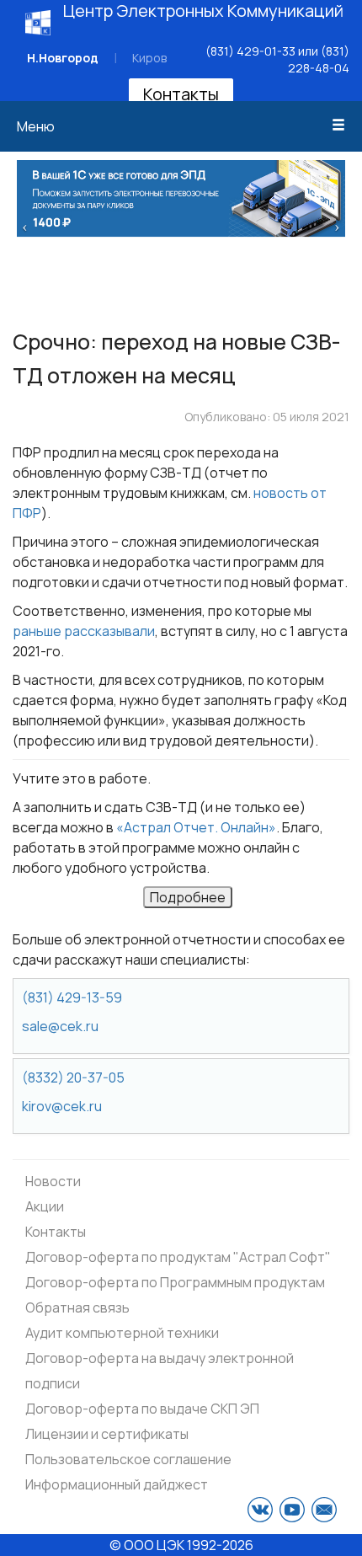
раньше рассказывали (84, 631)
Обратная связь (77, 1307)
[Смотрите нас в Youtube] (292, 1509)
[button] (25, 225)
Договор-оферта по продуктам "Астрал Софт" (178, 1257)
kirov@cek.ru (62, 1106)
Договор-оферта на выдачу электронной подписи (159, 1371)
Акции (44, 1206)
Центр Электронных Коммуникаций (203, 11)
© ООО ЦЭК (146, 1545)
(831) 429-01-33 (250, 51)
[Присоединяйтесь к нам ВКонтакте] (260, 1509)
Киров (149, 58)
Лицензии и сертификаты (107, 1434)
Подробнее (188, 897)
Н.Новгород (62, 58)
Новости (53, 1181)
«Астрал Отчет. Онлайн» (196, 827)
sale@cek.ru (60, 1026)
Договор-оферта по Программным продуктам (175, 1282)
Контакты (181, 94)
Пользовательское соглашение (128, 1459)
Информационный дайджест (116, 1484)
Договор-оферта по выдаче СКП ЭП (142, 1408)
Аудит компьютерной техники (122, 1332)
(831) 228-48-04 (318, 59)
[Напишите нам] (324, 1509)
